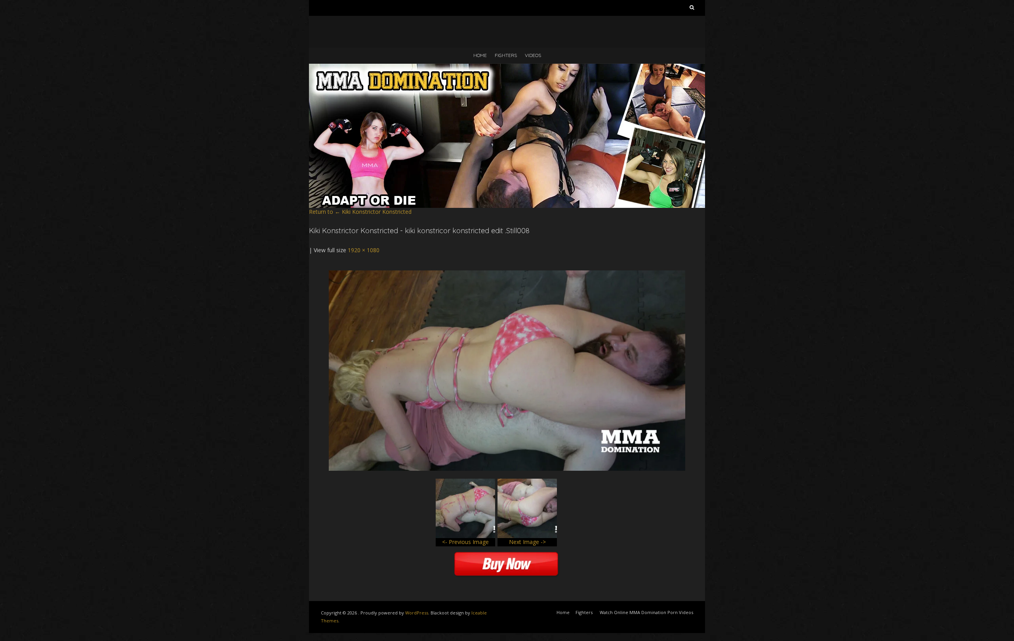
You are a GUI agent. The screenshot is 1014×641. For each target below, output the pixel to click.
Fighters (506, 55)
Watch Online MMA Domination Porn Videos (646, 612)
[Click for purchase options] (507, 274)
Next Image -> (527, 542)
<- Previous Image (465, 542)
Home (480, 55)
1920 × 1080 (363, 250)
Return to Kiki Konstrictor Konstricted (360, 211)
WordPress (416, 613)
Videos (533, 55)
